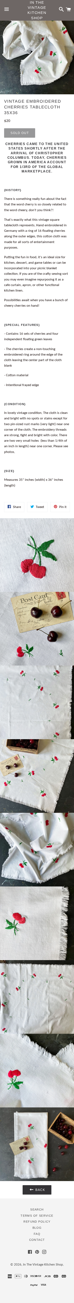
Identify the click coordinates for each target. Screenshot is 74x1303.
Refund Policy (36, 1221)
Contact (37, 1239)
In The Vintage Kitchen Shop (37, 10)
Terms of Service (37, 1215)
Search (37, 1209)
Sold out (19, 133)
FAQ (37, 1233)
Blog (37, 1227)
